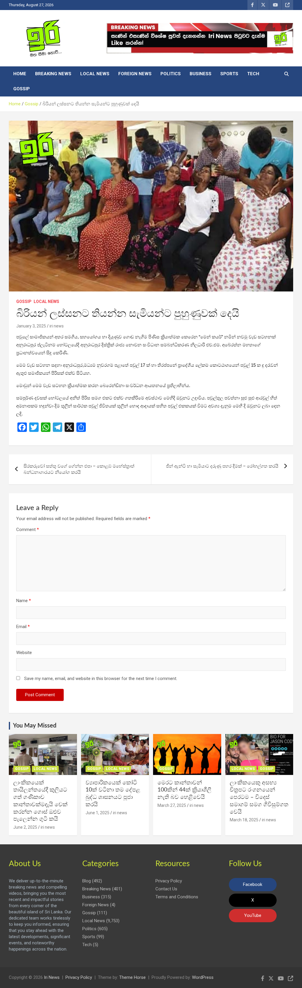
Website (24, 652)
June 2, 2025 (25, 827)
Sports (229, 73)
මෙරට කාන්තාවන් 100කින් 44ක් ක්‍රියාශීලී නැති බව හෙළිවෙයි (184, 790)
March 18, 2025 (244, 819)
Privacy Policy (168, 881)
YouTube (252, 915)
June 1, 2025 (97, 812)
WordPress (203, 977)
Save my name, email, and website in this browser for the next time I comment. (100, 678)
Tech (253, 73)
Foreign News (135, 73)
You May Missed (34, 726)
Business (200, 73)
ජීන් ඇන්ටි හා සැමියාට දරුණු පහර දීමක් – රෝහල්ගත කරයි (222, 466)
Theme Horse (132, 977)
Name (23, 600)
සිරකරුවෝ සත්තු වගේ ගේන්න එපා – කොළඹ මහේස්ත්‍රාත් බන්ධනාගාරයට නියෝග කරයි (79, 469)
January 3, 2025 (31, 326)
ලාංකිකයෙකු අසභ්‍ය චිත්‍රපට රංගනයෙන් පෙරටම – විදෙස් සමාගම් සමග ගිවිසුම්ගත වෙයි (259, 797)
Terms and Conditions (176, 896)
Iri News (52, 977)
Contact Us (166, 889)
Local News (94, 73)
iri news (57, 326)
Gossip (21, 88)
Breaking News (53, 73)
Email (23, 626)
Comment (27, 529)
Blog (86, 881)
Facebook (252, 884)
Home (19, 73)
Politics (170, 73)
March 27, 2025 (171, 805)
